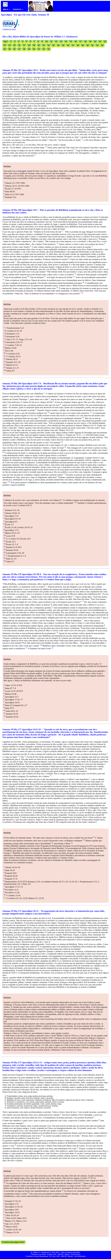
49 (29, 49)
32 (49, 45)
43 (102, 45)
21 (100, 42)
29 (34, 45)
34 (58, 45)
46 (14, 49)
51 (39, 49)
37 (73, 45)
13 (61, 42)
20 (95, 42)
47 (19, 49)
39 (83, 45)
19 (90, 42)
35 (63, 45)
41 (92, 45)
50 (34, 49)
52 (44, 49)
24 (10, 45)
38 (78, 45)
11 (51, 42)
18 (85, 42)
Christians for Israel (9, 29)
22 (105, 42)
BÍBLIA (5, 9)
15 (71, 42)
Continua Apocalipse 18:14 (13, 1242)
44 (5, 49)
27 (24, 45)
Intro (5, 42)
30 (39, 45)
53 (49, 49)
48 (24, 49)
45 (10, 49)
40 (88, 45)
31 (44, 45)
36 (68, 45)
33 (53, 45)
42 (97, 45)
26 (19, 45)
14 (66, 42)
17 (81, 42)
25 (14, 45)
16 (76, 42)
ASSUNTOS (17, 9)
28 (29, 45)
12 (56, 42)
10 (46, 42)
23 (5, 45)
